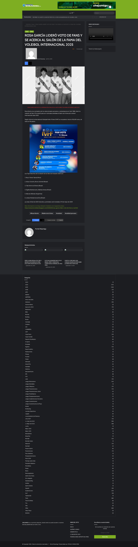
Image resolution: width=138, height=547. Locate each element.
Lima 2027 (28, 418)
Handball (27, 366)
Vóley (33, 24)
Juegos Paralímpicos (30, 394)
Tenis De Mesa (29, 500)
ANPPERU (27, 297)
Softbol (27, 483)
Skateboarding (29, 480)
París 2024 (28, 458)
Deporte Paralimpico (30, 339)
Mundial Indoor (29, 441)
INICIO (72, 527)
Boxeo (27, 319)
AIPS (26, 292)
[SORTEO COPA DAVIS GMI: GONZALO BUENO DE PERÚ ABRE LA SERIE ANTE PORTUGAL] (73, 254)
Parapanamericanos (30, 456)
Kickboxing (28, 408)
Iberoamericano (29, 371)
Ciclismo (27, 324)
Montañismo (28, 433)
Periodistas (28, 466)
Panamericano (29, 451)
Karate (27, 406)
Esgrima (27, 346)
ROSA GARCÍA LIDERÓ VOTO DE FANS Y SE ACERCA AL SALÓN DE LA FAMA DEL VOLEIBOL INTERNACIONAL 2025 (53, 40)
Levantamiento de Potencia (32, 416)
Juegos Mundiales (29, 384)
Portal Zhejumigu (41, 58)
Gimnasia (27, 361)
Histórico (27, 369)
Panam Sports (29, 448)
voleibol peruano (71, 213)
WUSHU (27, 513)
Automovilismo (29, 304)
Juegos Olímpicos (29, 386)
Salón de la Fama (48, 213)
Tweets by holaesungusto (95, 48)
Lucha (27, 426)
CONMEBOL (28, 329)
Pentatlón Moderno (30, 463)
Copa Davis (28, 334)
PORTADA (28, 24)
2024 (26, 284)
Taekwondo (28, 495)
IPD (26, 374)
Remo (26, 470)
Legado (27, 413)
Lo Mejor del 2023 (30, 423)
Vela (26, 505)
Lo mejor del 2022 (30, 421)
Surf (26, 493)
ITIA (26, 376)
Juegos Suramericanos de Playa (33, 403)
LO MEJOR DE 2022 (75, 534)
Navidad (27, 446)
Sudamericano (29, 490)
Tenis (26, 498)
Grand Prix (28, 364)
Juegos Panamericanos (31, 389)
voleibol (59, 213)
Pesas (26, 468)
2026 (26, 289)
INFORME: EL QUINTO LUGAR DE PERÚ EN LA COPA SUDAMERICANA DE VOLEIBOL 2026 (55, 17)
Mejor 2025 (28, 431)
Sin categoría (28, 478)
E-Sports (27, 341)
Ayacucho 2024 (29, 307)
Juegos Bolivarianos (30, 381)
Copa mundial (28, 336)
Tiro (26, 503)
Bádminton (28, 309)
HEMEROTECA (74, 532)
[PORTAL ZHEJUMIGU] (31, 5)
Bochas (27, 314)
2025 (27, 31)
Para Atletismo (29, 453)
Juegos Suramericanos (31, 401)
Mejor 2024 (28, 428)
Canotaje (27, 322)
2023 (26, 282)
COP (26, 331)
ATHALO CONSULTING (73, 544)
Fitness (27, 354)
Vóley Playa (28, 510)
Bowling (27, 317)
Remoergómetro (29, 473)
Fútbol (27, 359)
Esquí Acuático (29, 349)
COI (26, 327)
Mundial (27, 438)
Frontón (27, 356)
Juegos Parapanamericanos (32, 396)
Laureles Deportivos (30, 411)
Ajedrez (27, 294)
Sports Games (29, 485)
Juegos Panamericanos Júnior (33, 391)
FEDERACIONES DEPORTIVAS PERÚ (79, 536)
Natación (27, 443)
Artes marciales (29, 299)
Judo (26, 379)
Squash (27, 488)
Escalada (27, 344)
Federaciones (28, 351)
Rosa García (35, 213)
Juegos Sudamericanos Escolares (34, 398)
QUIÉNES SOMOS (74, 529)
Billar (26, 312)
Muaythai (27, 436)
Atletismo (27, 302)
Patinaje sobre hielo (30, 461)
